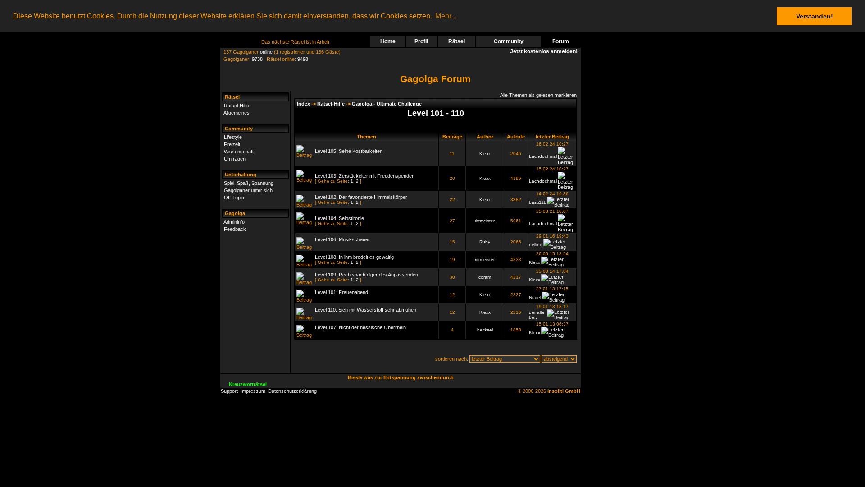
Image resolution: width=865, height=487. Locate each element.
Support (229, 391)
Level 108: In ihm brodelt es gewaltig (354, 257)
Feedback (235, 229)
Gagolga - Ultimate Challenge (387, 103)
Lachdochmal (543, 156)
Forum (560, 41)
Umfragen (235, 158)
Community (509, 41)
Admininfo (234, 222)
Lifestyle (233, 137)
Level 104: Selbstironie (339, 218)
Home (388, 41)
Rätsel (456, 41)
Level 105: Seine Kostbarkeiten (348, 151)
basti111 (537, 202)
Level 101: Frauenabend (341, 292)
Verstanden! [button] (814, 16)
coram (484, 277)
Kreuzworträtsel (248, 384)
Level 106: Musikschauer (342, 239)
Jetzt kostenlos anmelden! (545, 51)
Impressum (253, 391)
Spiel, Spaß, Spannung (248, 183)
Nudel (535, 297)
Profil (421, 41)
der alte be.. (537, 315)
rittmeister (485, 220)
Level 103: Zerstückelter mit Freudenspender (364, 176)
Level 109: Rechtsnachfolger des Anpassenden (366, 274)
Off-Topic (234, 197)
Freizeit (232, 144)
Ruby (484, 241)
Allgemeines (236, 112)
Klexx (485, 153)
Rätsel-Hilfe (236, 105)
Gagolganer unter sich (248, 190)
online (266, 52)
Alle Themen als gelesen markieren (538, 95)
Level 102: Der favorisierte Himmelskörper (361, 197)
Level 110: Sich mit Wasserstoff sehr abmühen (365, 309)
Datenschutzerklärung (292, 391)
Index (303, 103)
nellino (535, 244)
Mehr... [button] (445, 16)
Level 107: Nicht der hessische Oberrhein (360, 327)
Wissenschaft (239, 151)
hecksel (485, 329)
